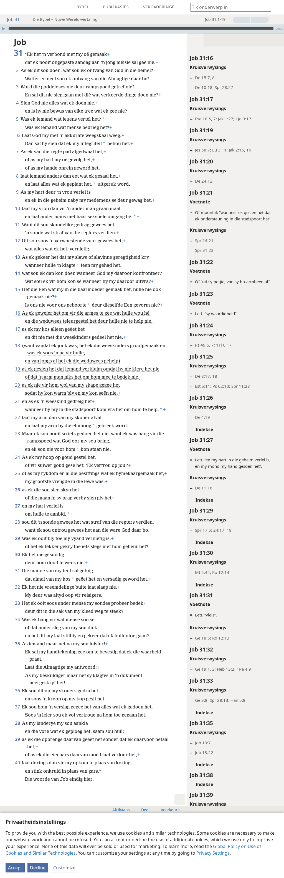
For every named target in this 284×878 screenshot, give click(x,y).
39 (18, 739)
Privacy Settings (213, 853)
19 (18, 369)
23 (18, 434)
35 (18, 644)
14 (18, 273)
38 (18, 723)
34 (18, 619)
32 (18, 587)
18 (18, 345)
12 (18, 241)
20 (18, 385)
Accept (15, 868)
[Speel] (3, 28)
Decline (37, 868)
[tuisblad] (8, 7)
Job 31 (13, 19)
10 (18, 208)
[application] (142, 28)
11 (18, 225)
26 (18, 490)
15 (18, 289)
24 (18, 457)
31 (18, 571)
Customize (64, 868)
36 (18, 691)
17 (18, 329)
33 (18, 603)
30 (18, 554)
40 (18, 763)
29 (18, 538)
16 (18, 313)
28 (18, 522)
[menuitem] (8, 7)
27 (18, 506)
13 (18, 257)
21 (18, 401)
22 (18, 417)
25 (18, 473)
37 (18, 707)
